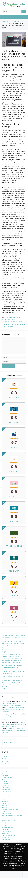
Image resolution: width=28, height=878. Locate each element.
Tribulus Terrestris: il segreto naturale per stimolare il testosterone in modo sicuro (13, 637)
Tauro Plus (5, 803)
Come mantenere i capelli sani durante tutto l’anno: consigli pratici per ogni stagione (13, 650)
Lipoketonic (5, 787)
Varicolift (4, 807)
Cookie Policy (6, 764)
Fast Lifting (5, 805)
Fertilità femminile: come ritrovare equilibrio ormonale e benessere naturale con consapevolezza (12, 660)
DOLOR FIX (14, 596)
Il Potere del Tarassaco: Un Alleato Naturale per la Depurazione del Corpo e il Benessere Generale (13, 687)
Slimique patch (6, 813)
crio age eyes (6, 800)
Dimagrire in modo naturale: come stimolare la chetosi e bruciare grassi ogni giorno (13, 643)
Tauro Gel (5, 829)
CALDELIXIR (14, 471)
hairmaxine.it (6, 796)
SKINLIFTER (14, 496)
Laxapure (5, 775)
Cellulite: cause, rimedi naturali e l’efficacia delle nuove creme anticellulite (12, 667)
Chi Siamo (5, 759)
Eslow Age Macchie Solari (10, 809)
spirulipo (4, 824)
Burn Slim (5, 779)
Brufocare (5, 783)
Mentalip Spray (6, 839)
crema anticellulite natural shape (12, 815)
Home (3, 21)
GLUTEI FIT (14, 621)
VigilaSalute (8, 742)
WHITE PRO (14, 521)
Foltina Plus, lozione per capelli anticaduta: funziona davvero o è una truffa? (14, 724)
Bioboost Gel (6, 789)
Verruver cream (6, 791)
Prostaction (5, 837)
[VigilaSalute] (14, 4)
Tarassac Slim (6, 831)
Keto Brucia (5, 826)
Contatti (4, 756)
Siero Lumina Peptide (8, 835)
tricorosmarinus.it (7, 774)
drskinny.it (5, 798)
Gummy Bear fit (7, 777)
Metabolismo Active (8, 827)
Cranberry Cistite (7, 781)
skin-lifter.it (5, 772)
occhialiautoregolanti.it (9, 820)
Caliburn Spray (6, 785)
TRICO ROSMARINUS (14, 546)
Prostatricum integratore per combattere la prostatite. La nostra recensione (14, 703)
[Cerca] (24, 11)
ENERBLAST (14, 422)
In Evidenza (11, 319)
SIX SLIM (14, 447)
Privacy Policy (6, 761)
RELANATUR (14, 571)
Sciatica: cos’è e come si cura (13, 322)
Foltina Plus (5, 833)
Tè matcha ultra (7, 822)
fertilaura (5, 801)
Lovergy (4, 811)
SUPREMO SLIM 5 (14, 397)
